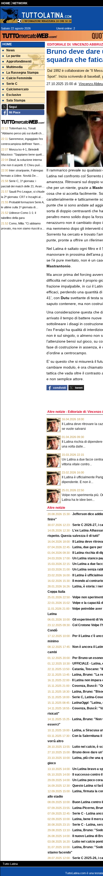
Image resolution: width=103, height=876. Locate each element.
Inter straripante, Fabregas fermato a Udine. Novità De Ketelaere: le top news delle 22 (22, 175)
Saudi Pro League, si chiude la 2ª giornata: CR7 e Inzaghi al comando (23, 196)
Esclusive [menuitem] (13, 95)
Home (7, 44)
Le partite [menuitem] (13, 56)
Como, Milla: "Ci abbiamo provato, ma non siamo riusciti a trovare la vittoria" (21, 228)
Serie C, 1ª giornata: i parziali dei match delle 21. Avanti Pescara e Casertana (22, 186)
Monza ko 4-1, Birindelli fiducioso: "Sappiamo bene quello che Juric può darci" (22, 154)
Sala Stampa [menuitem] (15, 100)
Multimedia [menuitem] (14, 67)
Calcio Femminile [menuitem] (19, 78)
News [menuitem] (10, 50)
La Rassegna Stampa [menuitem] (22, 72)
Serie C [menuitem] (11, 84)
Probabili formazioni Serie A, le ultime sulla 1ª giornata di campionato (22, 207)
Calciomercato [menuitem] (17, 89)
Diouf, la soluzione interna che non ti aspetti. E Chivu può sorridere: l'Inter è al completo (21, 165)
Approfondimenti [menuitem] (18, 61)
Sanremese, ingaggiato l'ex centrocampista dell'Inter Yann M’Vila (22, 144)
